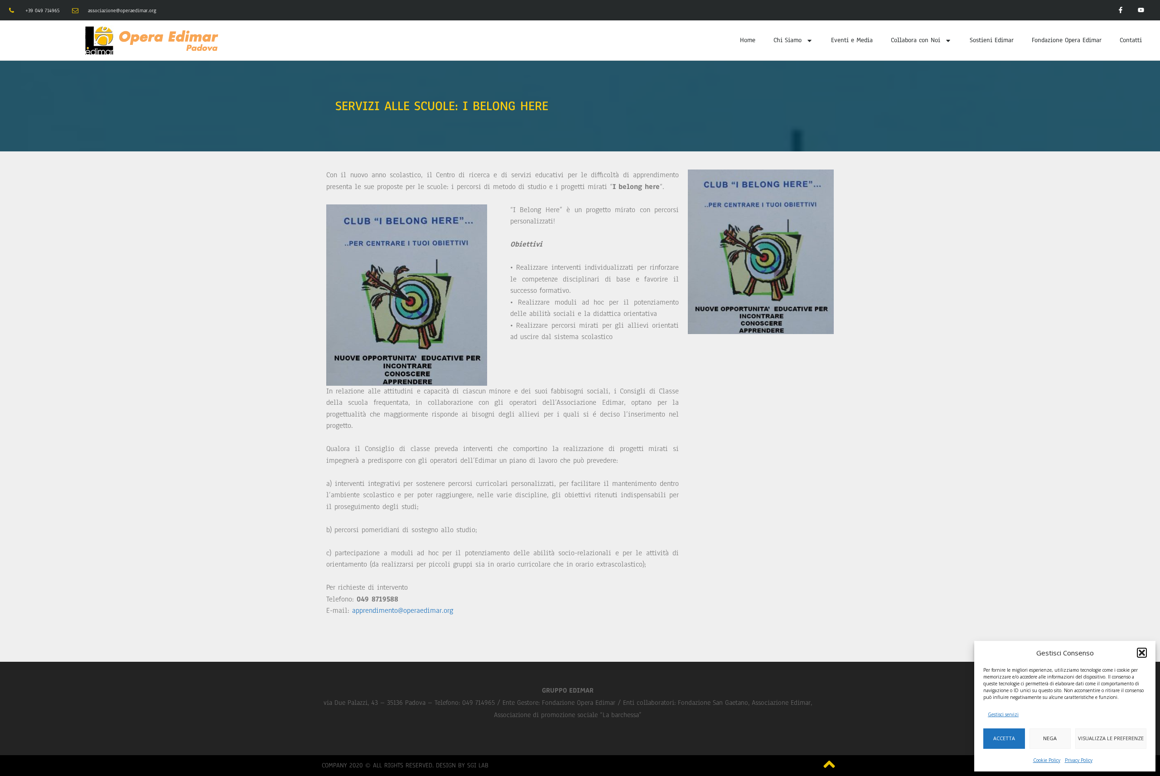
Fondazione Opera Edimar (1067, 40)
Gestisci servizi (1003, 714)
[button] (1141, 652)
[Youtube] (1141, 10)
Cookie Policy (1046, 760)
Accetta (1004, 738)
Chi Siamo (787, 40)
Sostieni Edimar (992, 40)
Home (747, 40)
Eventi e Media (852, 40)
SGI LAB (477, 765)
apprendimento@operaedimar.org (402, 611)
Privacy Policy (1078, 760)
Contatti (1131, 40)
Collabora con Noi (915, 40)
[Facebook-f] (1120, 10)
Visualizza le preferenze (1111, 738)
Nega (1050, 738)
